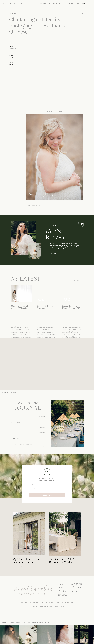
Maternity (12, 13)
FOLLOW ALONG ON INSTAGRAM (15, 622)
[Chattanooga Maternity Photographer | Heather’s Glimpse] (67, 423)
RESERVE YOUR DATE (36, 622)
